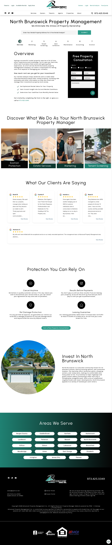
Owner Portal (50, 490)
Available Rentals (21, 5)
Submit (84, 32)
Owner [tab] (75, 68)
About (79, 13)
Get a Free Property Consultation (56, 328)
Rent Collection (55, 44)
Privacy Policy (57, 507)
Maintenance (68, 45)
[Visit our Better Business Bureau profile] (38, 532)
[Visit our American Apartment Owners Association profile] (73, 532)
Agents (60, 13)
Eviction (92, 45)
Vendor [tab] (89, 68)
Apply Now (31, 5)
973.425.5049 (101, 13)
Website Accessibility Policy (62, 512)
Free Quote (104, 5)
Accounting (80, 45)
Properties (70, 13)
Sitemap (97, 506)
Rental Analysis (94, 5)
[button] (5, 13)
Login (12, 5)
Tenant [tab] (82, 68)
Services (33, 13)
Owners (42, 13)
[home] (56, 5)
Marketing (32, 45)
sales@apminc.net (13, 490)
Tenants (51, 13)
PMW (90, 506)
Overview (20, 45)
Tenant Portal (50, 494)
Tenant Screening (44, 44)
